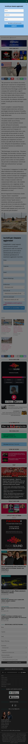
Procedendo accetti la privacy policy (14, 23)
